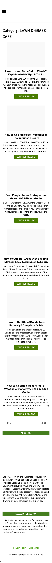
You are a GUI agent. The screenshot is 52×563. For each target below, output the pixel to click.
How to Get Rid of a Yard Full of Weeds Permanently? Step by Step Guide (26, 389)
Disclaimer (34, 548)
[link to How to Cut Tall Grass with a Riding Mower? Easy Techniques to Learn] (26, 242)
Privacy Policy (19, 548)
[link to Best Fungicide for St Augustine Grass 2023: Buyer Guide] (26, 178)
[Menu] (4, 11)
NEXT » (44, 423)
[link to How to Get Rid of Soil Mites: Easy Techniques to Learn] (26, 118)
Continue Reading (26, 96)
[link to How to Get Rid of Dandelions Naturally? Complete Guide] (26, 305)
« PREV (8, 423)
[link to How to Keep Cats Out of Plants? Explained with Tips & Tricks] (26, 54)
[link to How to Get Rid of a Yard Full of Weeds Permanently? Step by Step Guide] (26, 369)
